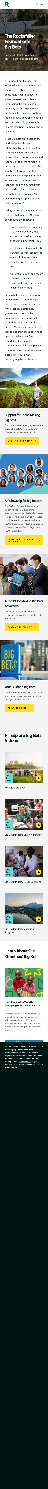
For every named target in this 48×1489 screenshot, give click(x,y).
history (27, 80)
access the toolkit (20, 627)
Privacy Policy (25, 1061)
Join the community (20, 441)
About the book (17, 708)
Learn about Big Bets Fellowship (21, 540)
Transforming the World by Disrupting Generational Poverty (22, 1003)
